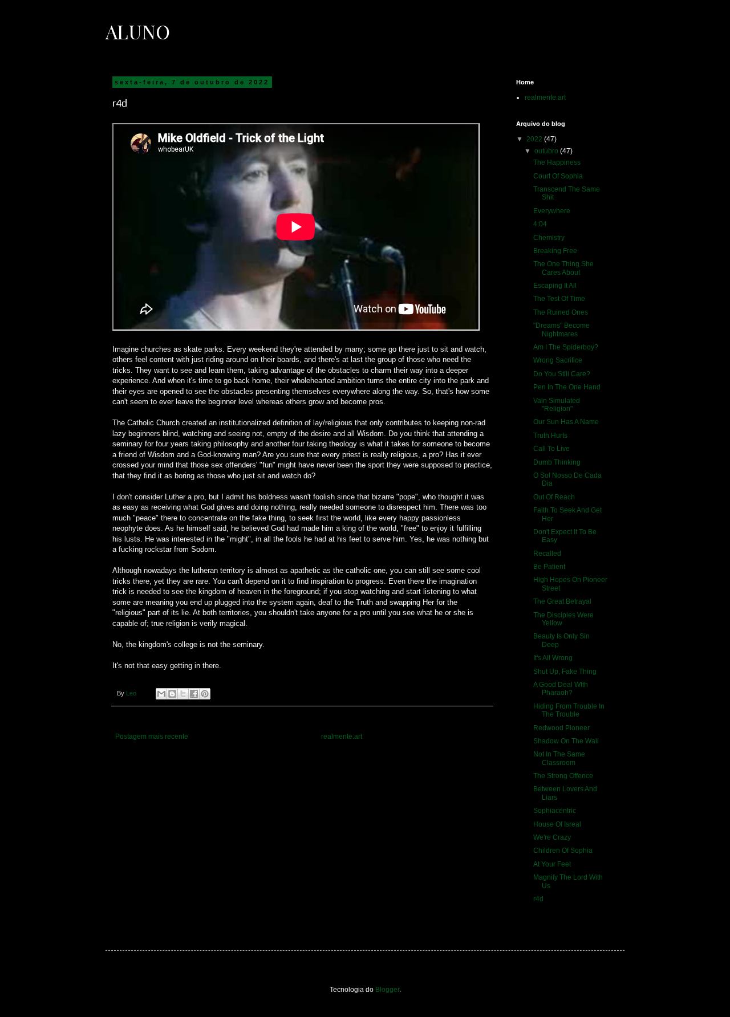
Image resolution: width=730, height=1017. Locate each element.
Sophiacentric (554, 811)
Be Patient (549, 567)
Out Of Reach (554, 497)
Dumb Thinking (557, 462)
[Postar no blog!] (172, 693)
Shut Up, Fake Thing (565, 672)
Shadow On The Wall (566, 741)
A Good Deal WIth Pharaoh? (560, 689)
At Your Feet (552, 864)
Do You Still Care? (561, 374)
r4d (538, 899)
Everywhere (551, 211)
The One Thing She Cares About (563, 268)
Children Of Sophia (563, 851)
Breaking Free (555, 251)
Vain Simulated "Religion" (556, 405)
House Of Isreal (557, 824)
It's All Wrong (553, 658)
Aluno (138, 31)
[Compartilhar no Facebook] (194, 693)
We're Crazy (552, 837)
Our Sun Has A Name (566, 422)
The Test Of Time (559, 299)
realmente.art (341, 737)
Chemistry (549, 238)
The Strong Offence (563, 776)
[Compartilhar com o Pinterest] (204, 693)
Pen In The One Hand (567, 387)
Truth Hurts (550, 436)
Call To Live (551, 449)
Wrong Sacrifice (557, 360)
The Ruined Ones (560, 312)
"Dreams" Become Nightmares (561, 329)
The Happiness (557, 162)
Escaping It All (555, 286)
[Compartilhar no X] (183, 693)
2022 (535, 139)
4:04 (540, 224)
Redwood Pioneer (561, 728)
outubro (547, 151)
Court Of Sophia (558, 176)
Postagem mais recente (151, 737)
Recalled (547, 554)
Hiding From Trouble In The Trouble (569, 710)
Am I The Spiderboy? (565, 347)
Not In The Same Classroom (559, 758)
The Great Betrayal (562, 601)
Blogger (387, 990)
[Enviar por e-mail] (161, 693)
